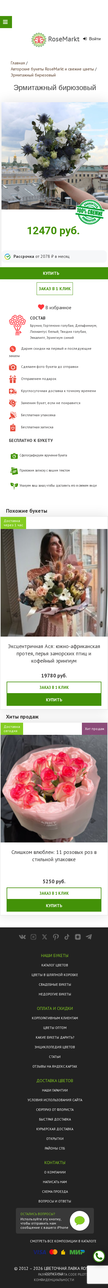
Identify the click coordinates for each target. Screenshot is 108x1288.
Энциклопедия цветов (54, 1047)
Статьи (55, 1057)
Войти (94, 38)
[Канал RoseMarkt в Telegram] (89, 936)
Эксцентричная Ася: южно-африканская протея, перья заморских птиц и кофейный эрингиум (54, 653)
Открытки (55, 1139)
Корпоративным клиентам (55, 1018)
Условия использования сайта (55, 1100)
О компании (55, 1172)
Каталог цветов (54, 965)
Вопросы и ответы (54, 1201)
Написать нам (55, 1182)
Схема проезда (55, 1191)
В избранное (57, 307)
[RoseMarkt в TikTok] (66, 936)
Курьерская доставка (54, 1129)
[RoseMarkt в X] (44, 936)
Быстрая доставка (55, 1119)
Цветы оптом (55, 1028)
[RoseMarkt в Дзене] (77, 936)
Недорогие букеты (55, 994)
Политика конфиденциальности (54, 1277)
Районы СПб (55, 1148)
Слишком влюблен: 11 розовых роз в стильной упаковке (54, 855)
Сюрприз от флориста (55, 1110)
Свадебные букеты (55, 984)
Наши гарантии (55, 1090)
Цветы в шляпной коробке (55, 975)
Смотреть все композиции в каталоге (63, 1241)
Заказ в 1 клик (55, 288)
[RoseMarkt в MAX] (33, 936)
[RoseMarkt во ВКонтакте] (22, 936)
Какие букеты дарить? (55, 1037)
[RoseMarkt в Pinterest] (55, 936)
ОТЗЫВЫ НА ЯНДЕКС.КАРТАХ (54, 1066)
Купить (54, 699)
